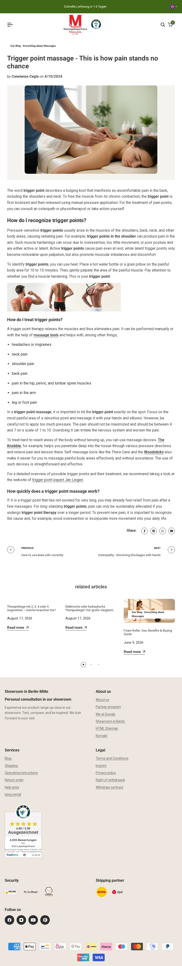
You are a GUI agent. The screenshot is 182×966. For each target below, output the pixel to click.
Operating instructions (21, 773)
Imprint (101, 766)
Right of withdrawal (110, 780)
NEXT (157, 548)
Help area (12, 787)
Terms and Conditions (112, 758)
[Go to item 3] (98, 664)
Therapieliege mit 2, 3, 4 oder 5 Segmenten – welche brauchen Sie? (31, 608)
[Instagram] (21, 920)
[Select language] (173, 7)
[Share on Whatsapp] (162, 531)
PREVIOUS (27, 548)
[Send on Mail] (171, 531)
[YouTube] (33, 920)
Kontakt (101, 736)
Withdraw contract (109, 787)
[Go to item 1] (83, 664)
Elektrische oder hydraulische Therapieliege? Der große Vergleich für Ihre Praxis (89, 610)
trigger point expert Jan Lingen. (58, 480)
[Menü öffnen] (12, 24)
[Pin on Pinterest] (153, 531)
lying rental (13, 794)
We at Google (105, 714)
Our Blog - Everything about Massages (33, 45)
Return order (14, 780)
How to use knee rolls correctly (42, 555)
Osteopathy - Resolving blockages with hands (129, 555)
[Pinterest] (45, 920)
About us (102, 700)
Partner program (108, 707)
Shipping (11, 766)
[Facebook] (9, 920)
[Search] (163, 25)
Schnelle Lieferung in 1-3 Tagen (85, 6)
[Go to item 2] (91, 664)
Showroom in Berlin (110, 721)
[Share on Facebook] (144, 531)
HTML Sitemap (107, 728)
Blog (8, 758)
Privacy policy (106, 773)
